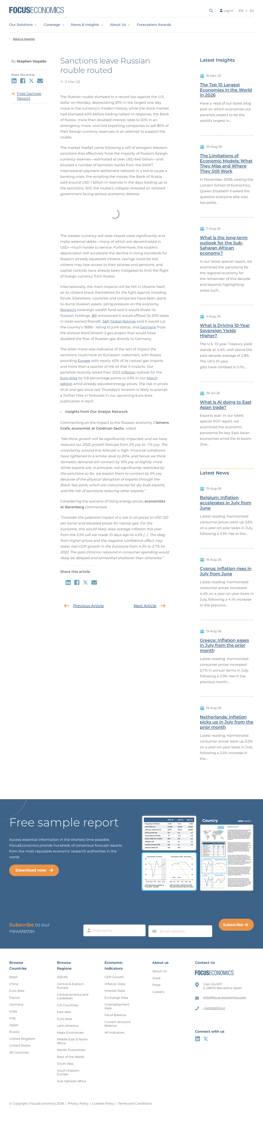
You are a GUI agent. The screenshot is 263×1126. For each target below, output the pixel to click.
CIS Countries (67, 1005)
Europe (84, 361)
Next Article (145, 605)
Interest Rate (115, 991)
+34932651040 (214, 1008)
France (14, 998)
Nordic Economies (71, 1050)
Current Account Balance (118, 1024)
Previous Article (88, 605)
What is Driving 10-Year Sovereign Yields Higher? (225, 330)
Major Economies (70, 1032)
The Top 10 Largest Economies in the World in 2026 (226, 90)
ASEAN (62, 977)
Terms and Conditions (135, 1103)
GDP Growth (114, 977)
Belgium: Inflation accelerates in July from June (225, 503)
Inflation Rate (115, 984)
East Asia (64, 1012)
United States (20, 1045)
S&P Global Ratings (119, 321)
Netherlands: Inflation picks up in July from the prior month (226, 722)
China (13, 984)
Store (156, 978)
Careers (158, 992)
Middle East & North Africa (72, 1041)
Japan (13, 1025)
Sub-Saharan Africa (71, 1081)
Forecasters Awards (154, 25)
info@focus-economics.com (224, 997)
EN (241, 11)
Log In (228, 11)
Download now (30, 870)
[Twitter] (206, 1038)
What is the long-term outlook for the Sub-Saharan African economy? (224, 245)
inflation (128, 372)
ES (252, 11)
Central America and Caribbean (72, 996)
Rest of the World (70, 1057)
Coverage (52, 25)
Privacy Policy (78, 1103)
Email (153, 922)
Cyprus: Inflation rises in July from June (225, 571)
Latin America (67, 1025)
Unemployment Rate (117, 1006)
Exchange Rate (116, 998)
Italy (12, 1018)
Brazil (13, 977)
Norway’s (68, 310)
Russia (14, 1032)
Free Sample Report (29, 96)
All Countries (19, 1052)
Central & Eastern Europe (70, 986)
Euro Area (68, 378)
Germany (148, 327)
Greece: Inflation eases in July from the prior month (224, 645)
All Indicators (114, 1032)
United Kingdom (22, 1039)
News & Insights (85, 25)
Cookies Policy (103, 1103)
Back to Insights (24, 39)
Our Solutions (21, 25)
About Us (118, 25)
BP (94, 316)
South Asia (65, 1063)
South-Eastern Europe (68, 1072)
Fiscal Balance (115, 1015)
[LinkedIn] (197, 1038)
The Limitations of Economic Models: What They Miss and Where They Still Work (226, 163)
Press (156, 985)
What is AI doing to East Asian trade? (225, 405)
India (13, 1011)
